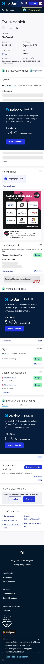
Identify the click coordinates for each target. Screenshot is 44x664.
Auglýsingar (7, 577)
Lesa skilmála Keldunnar (17, 657)
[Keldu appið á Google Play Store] (9, 632)
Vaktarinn (6, 589)
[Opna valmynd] (40, 3)
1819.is (4, 54)
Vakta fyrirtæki (34, 10)
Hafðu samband (9, 582)
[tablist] (23, 86)
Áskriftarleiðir (8, 573)
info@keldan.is (25, 565)
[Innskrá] (26, 3)
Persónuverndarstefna (11, 606)
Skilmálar (6, 611)
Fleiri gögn (6, 392)
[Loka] (23, 640)
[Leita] (22, 3)
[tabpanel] (22, 359)
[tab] (9, 86)
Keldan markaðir (9, 594)
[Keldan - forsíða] (14, 109)
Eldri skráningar (8, 271)
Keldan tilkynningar (10, 598)
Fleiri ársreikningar (9, 186)
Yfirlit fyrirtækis (8, 10)
